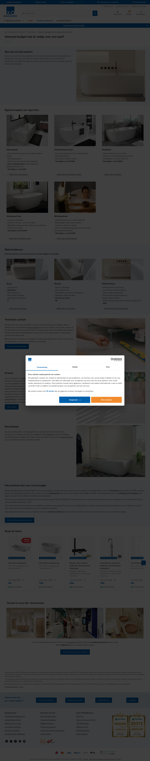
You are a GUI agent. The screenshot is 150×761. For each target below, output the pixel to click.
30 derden (50, 391)
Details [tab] (75, 367)
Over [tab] (108, 367)
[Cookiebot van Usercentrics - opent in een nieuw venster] (112, 359)
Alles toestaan (106, 400)
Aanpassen (73, 400)
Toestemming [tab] (42, 367)
